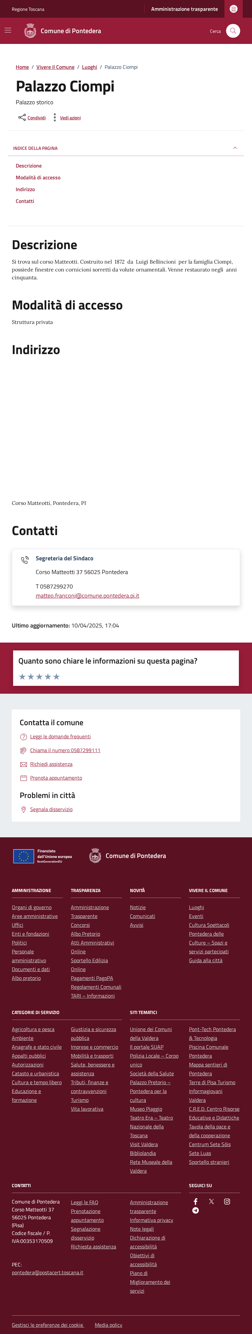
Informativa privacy (151, 1220)
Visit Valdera (144, 1144)
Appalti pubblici (29, 1056)
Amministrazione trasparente (184, 9)
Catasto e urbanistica (35, 1073)
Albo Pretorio (85, 934)
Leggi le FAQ (84, 1202)
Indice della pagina (35, 148)
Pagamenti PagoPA (92, 978)
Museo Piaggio (146, 1109)
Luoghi (196, 907)
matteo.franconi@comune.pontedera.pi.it (87, 595)
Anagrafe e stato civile (37, 1047)
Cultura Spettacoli (209, 925)
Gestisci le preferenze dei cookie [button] (48, 1325)
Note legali (142, 1229)
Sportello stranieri (209, 1162)
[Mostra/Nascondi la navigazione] (8, 30)
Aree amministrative (35, 916)
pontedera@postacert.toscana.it (47, 1272)
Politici (19, 942)
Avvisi (136, 925)
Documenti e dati (31, 969)
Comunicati (142, 916)
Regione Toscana (28, 9)
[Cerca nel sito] (233, 31)
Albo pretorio (26, 978)
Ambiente (22, 1038)
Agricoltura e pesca (33, 1029)
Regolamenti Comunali (96, 987)
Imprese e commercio (94, 1047)
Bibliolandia (143, 1153)
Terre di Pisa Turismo (212, 1082)
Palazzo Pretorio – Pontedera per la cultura (150, 1091)
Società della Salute (152, 1073)
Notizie (138, 907)
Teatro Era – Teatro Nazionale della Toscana (151, 1126)
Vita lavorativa (87, 1109)
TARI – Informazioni (93, 996)
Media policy (108, 1325)
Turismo (80, 1100)
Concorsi (80, 925)
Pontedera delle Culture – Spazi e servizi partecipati (209, 942)
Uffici (17, 925)
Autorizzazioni (28, 1064)
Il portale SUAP (146, 1047)
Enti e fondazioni (30, 934)
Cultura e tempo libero (37, 1082)
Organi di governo (32, 907)
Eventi (196, 916)
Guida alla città (205, 960)
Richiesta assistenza (93, 1246)
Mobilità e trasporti (92, 1056)
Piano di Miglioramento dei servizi (150, 1282)
